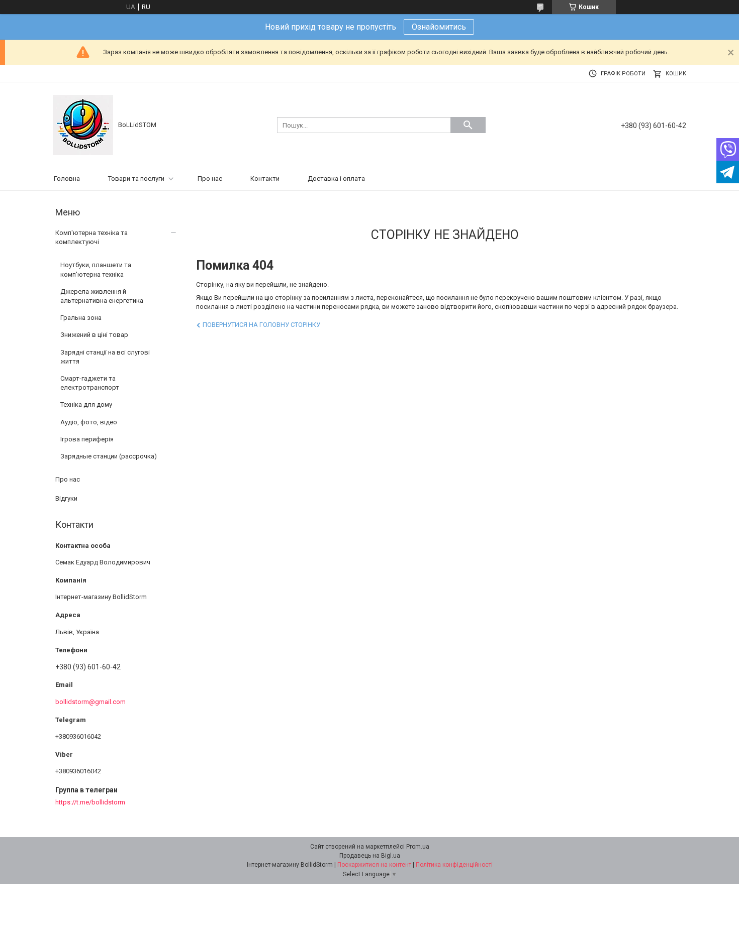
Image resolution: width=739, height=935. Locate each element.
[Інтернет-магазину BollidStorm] (83, 124)
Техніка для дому (86, 404)
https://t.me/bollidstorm (90, 802)
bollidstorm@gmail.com (90, 702)
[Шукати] (468, 125)
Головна (67, 178)
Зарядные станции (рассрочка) (108, 456)
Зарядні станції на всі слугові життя (105, 356)
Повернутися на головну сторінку (261, 324)
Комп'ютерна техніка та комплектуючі (91, 237)
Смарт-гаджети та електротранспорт (89, 383)
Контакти (265, 178)
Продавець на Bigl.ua (369, 855)
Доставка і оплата (336, 178)
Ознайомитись (439, 27)
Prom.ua (417, 846)
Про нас (210, 178)
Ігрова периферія (87, 439)
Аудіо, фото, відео (88, 422)
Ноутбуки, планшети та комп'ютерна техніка (95, 269)
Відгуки (66, 498)
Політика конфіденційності (454, 864)
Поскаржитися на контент (374, 864)
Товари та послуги (136, 178)
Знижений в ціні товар (94, 334)
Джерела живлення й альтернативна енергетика (101, 296)
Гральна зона (81, 317)
